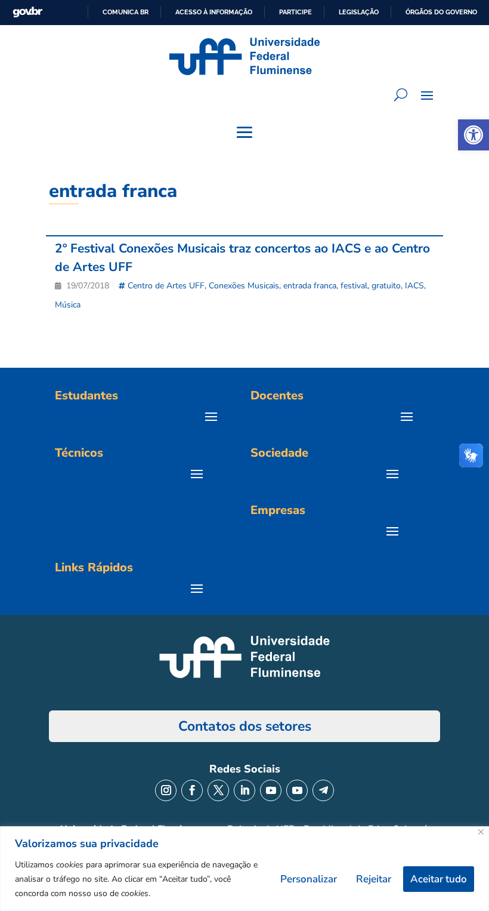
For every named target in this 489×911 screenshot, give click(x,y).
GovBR (27, 12)
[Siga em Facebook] (192, 790)
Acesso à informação (213, 12)
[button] (473, 134)
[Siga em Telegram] (323, 790)
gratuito (386, 285)
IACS (414, 285)
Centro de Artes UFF (166, 285)
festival (354, 285)
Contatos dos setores (244, 726)
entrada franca (309, 285)
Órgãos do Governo (441, 12)
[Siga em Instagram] (166, 790)
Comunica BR (125, 12)
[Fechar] (481, 832)
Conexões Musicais (244, 285)
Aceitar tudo (438, 879)
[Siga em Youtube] (270, 790)
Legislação (359, 12)
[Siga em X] (218, 790)
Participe (295, 12)
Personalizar (308, 879)
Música (68, 304)
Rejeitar (373, 879)
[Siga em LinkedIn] (244, 790)
